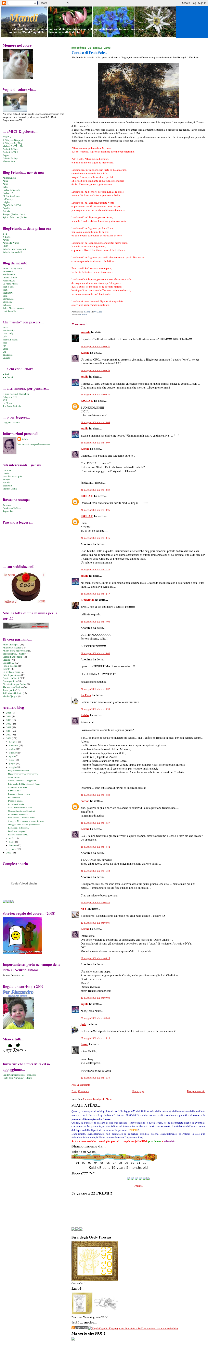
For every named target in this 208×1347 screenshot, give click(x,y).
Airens (6, 239)
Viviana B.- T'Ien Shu (13, 146)
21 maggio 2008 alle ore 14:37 (95, 822)
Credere (83, 314)
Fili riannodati (14, 797)
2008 (9, 738)
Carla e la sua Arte (11, 189)
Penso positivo (10, 681)
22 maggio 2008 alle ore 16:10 (95, 1038)
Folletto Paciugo (10, 158)
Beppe (6, 155)
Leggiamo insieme (11, 422)
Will (5, 399)
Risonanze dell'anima (13, 687)
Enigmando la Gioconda (18, 770)
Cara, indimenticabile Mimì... (21, 807)
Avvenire (7, 505)
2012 (9, 723)
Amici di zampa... (11, 644)
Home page (138, 1091)
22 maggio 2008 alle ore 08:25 (95, 958)
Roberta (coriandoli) (12, 251)
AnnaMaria (8, 271)
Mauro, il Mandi (10, 339)
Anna (5, 180)
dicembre (13, 741)
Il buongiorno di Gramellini (16, 393)
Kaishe (85, 352)
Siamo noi (7, 485)
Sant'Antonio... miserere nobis (21, 817)
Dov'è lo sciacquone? (17, 831)
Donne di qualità (15, 800)
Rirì (4, 345)
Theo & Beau (9, 161)
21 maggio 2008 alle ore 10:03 (95, 422)
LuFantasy (8, 199)
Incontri (6, 668)
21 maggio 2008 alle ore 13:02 (95, 688)
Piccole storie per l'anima (14, 684)
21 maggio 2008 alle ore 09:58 (95, 394)
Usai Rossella (9, 310)
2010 (9, 730)
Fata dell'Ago (9, 280)
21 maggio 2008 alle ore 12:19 (95, 593)
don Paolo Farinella (12, 406)
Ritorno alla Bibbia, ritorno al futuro (24, 783)
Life (4, 336)
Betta (5, 186)
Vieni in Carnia (10, 488)
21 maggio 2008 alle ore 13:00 (95, 621)
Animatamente (9, 177)
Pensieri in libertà (11, 677)
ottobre (12, 748)
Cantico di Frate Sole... (18, 787)
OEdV (6, 245)
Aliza (5, 327)
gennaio (13, 848)
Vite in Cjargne (10, 696)
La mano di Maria (16, 804)
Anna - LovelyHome (12, 268)
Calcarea (7, 470)
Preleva (138, 1185)
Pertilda (6, 482)
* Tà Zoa (7, 136)
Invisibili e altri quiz (12, 476)
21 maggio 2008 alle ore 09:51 (95, 346)
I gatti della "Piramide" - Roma (17, 1077)
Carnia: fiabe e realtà (12, 656)
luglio (12, 759)
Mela (5, 295)
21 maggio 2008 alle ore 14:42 (95, 846)
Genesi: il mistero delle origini (21, 810)
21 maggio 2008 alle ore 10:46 (95, 537)
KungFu (7, 479)
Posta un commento (81, 1084)
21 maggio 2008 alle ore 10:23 (95, 489)
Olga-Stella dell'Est (12, 205)
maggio (12, 766)
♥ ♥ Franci (8, 377)
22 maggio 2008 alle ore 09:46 (95, 1018)
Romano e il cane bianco (19, 794)
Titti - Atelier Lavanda (13, 307)
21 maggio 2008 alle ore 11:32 (95, 569)
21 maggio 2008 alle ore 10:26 (95, 509)
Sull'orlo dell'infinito (12, 693)
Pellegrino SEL (10, 396)
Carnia (6, 473)
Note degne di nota (12, 674)
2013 (9, 719)
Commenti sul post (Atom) (97, 1099)
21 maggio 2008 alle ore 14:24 (95, 794)
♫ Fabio (7, 236)
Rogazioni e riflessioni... (18, 827)
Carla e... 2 (8, 192)
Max (5, 342)
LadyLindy (8, 333)
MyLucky (7, 301)
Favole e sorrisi (10, 665)
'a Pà (5, 233)
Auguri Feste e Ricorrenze (15, 650)
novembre (14, 745)
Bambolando (9, 274)
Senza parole (9, 690)
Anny (5, 183)
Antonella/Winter (11, 242)
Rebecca (7, 304)
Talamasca (7, 354)
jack (83, 1024)
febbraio (13, 845)
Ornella (6, 208)
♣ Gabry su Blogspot (13, 140)
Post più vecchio (196, 1091)
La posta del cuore (11, 671)
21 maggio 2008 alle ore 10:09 (95, 442)
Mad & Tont (8, 286)
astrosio (85, 332)
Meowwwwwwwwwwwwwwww (23, 773)
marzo (12, 841)
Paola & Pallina (10, 149)
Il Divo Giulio (14, 790)
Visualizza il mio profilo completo (33, 444)
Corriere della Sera (12, 508)
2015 (9, 712)
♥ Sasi (6, 374)
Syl (4, 351)
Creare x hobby (10, 277)
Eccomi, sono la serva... (18, 834)
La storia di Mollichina (18, 814)
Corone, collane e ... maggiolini (22, 780)
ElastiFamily (9, 330)
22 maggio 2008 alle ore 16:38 (95, 1077)
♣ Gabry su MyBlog (12, 143)
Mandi (23, 17)
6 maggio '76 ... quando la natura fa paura (26, 821)
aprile (12, 837)
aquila (84, 376)
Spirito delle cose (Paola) (15, 217)
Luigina (6, 202)
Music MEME (14, 777)
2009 (9, 734)
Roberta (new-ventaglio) (14, 248)
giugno (12, 763)
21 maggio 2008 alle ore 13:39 (95, 709)
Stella (5, 348)
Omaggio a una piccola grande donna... (25, 824)
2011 (9, 727)
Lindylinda (87, 600)
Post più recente (80, 1091)
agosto (12, 756)
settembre (13, 752)
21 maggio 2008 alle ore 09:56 (95, 370)
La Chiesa (7, 403)
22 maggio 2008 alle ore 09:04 (95, 997)
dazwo (84, 1044)
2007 (9, 852)
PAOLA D (87, 400)
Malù (5, 289)
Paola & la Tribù (10, 152)
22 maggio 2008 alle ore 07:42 (95, 902)
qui (22, 975)
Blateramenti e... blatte (13, 653)
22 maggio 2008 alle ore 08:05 (95, 922)
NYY (84, 908)
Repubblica (8, 511)
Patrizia (6, 211)
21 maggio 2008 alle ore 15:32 (95, 870)
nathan (85, 801)
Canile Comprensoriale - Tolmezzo (19, 1074)
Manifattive (8, 292)
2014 (9, 716)
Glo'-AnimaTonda (11, 195)
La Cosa (86, 695)
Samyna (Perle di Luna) (14, 214)
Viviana (6, 357)
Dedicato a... (8, 662)
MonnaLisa (8, 298)
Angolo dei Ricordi (12, 647)
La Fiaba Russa (10, 283)
